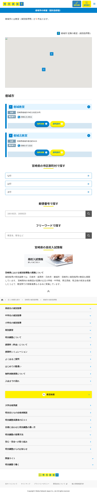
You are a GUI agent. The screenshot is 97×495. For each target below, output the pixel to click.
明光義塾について (13, 337)
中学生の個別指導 (13, 315)
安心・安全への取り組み (16, 442)
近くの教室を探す (14, 300)
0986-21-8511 (26, 117)
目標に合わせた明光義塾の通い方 (20, 427)
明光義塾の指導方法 (14, 434)
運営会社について (59, 484)
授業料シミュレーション (16, 352)
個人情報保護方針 (78, 484)
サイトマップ (25, 484)
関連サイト (10, 458)
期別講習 (9, 330)
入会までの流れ (12, 381)
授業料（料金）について (16, 345)
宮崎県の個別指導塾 (31, 300)
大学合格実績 (11, 405)
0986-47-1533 (26, 146)
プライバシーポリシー (41, 484)
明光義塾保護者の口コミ (16, 420)
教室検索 (51, 394)
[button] (94, 4)
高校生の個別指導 (13, 308)
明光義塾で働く (12, 464)
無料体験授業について (15, 374)
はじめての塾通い (13, 366)
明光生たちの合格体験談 (16, 413)
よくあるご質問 (12, 359)
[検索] (89, 214)
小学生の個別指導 (13, 323)
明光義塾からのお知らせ (16, 449)
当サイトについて (11, 484)
